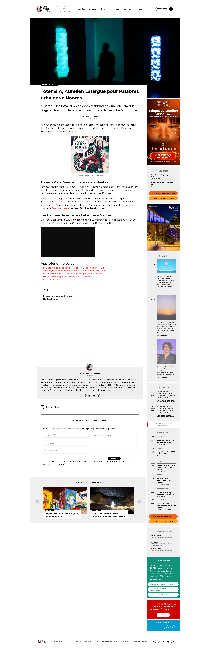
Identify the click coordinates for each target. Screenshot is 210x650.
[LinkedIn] (98, 395)
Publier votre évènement (163, 521)
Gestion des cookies (115, 641)
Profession (93, 9)
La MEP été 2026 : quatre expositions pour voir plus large (166, 467)
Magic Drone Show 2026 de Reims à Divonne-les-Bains (166, 454)
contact (139, 9)
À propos (55, 641)
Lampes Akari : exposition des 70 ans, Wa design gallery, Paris (73, 268)
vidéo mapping (112, 128)
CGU (71, 641)
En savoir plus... (163, 291)
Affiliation (95, 641)
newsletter (127, 9)
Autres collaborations (158, 594)
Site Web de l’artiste (53, 279)
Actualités (81, 9)
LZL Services (87, 380)
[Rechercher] (171, 9)
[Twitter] (89, 395)
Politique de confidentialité (83, 641)
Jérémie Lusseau (61, 208)
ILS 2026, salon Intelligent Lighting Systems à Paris (164, 480)
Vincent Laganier (156, 535)
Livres (103, 9)
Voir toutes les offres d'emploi (163, 193)
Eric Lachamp (155, 542)
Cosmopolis (61, 201)
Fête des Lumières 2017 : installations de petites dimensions (72, 274)
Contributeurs (63, 641)
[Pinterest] (81, 395)
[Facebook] (85, 395)
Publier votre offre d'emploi (163, 198)
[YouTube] (94, 395)
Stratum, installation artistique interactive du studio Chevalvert (74, 271)
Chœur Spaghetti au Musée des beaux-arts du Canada (166, 505)
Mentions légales (104, 641)
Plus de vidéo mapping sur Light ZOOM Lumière (67, 277)
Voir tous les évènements (163, 516)
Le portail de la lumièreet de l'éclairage (63, 9)
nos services (114, 9)
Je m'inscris (163, 615)
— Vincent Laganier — (90, 117)
